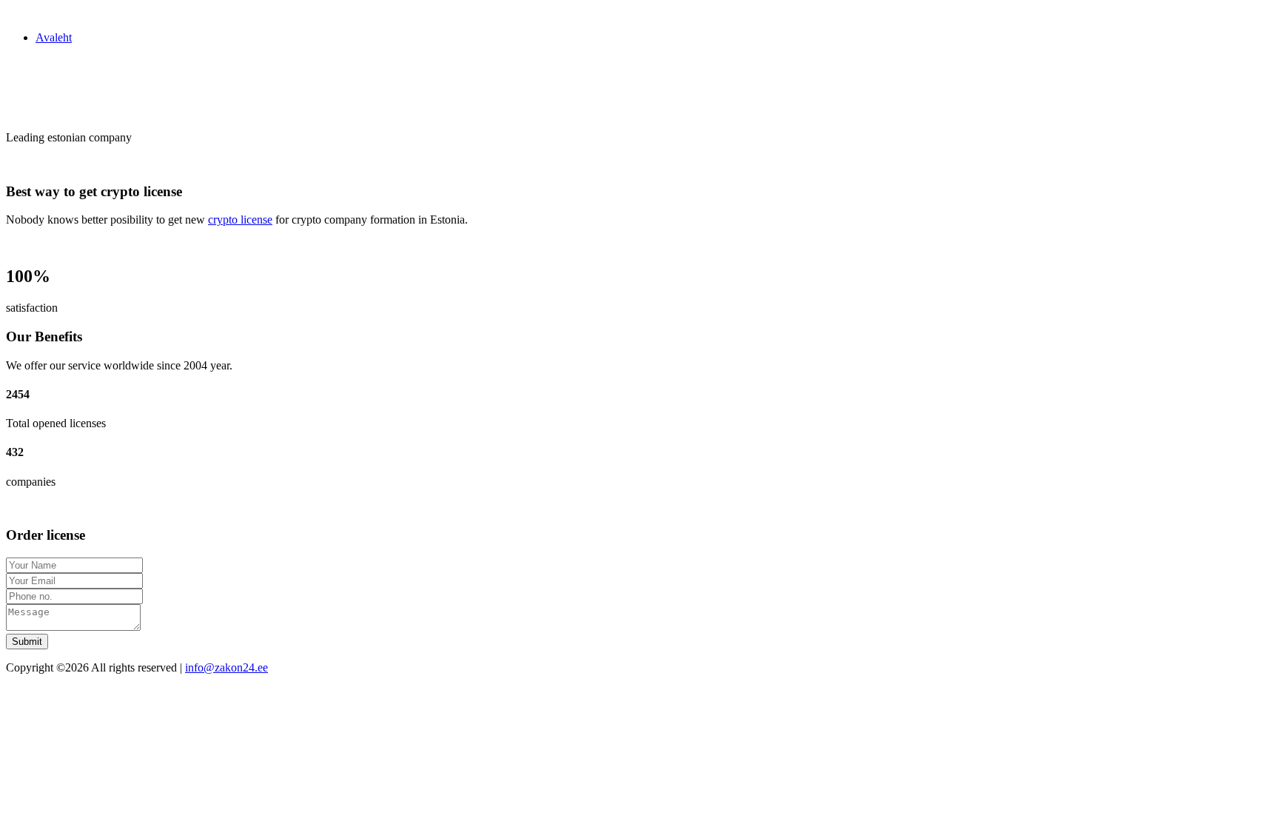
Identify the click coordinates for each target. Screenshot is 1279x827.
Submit (27, 641)
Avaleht (54, 37)
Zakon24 (27, 12)
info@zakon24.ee (226, 667)
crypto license (240, 219)
